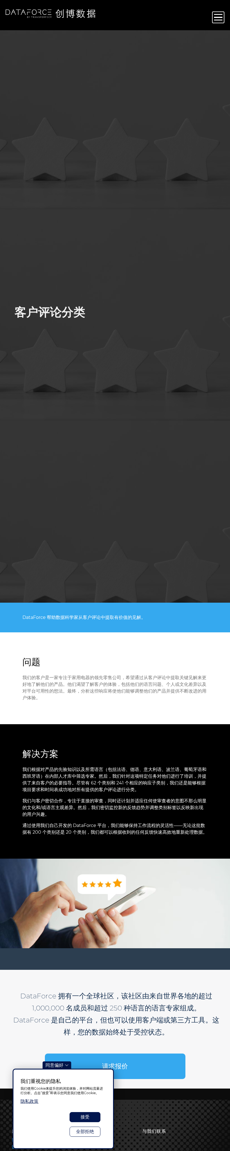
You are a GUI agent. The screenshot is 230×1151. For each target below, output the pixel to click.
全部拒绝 (85, 1131)
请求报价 (115, 1066)
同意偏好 (54, 1065)
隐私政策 (29, 1101)
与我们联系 (154, 1131)
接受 (85, 1117)
